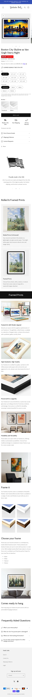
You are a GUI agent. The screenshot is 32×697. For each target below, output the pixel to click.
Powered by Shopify (20, 694)
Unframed (5, 87)
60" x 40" (22, 81)
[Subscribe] (23, 675)
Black (13, 87)
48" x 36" (14, 81)
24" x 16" (22, 74)
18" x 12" (13, 74)
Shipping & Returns (7, 662)
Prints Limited (13, 694)
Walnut (12, 91)
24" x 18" (5, 77)
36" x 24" (22, 77)
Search (5, 654)
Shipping (3, 61)
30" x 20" (13, 77)
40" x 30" (5, 81)
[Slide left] (12, 46)
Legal (4, 665)
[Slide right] (19, 46)
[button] (3, 7)
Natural (5, 91)
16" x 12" (5, 74)
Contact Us (5, 658)
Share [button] (4, 146)
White (20, 87)
